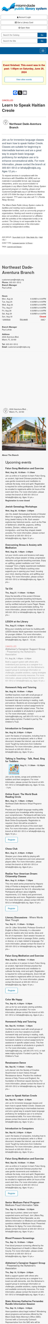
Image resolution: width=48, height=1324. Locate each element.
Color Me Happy (13, 999)
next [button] (43, 319)
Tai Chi (9, 588)
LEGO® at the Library (16, 621)
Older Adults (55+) (32, 237)
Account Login (24, 17)
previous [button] (6, 319)
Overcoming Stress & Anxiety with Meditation (23, 546)
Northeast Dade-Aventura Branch (25, 125)
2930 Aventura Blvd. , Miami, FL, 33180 (18, 410)
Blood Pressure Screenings (19, 1238)
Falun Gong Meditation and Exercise (24, 468)
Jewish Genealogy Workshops (21, 506)
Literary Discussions (24, 919)
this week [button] (24, 319)
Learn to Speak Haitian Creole (21, 1095)
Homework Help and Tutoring (20, 687)
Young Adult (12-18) (18, 237)
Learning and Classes (14, 247)
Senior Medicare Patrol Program (23, 1204)
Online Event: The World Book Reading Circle (21, 795)
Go (42, 35)
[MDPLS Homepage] (24, 7)
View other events (24, 79)
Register (11, 840)
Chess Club (11, 848)
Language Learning (18, 243)
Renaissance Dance (15, 1062)
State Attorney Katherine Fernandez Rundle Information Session (24, 1302)
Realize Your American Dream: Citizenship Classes (21, 875)
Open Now (25, 27)
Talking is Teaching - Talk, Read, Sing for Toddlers (25, 760)
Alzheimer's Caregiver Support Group (25, 651)
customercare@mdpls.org (13, 279)
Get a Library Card (25, 22)
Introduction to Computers (19, 728)
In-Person (29, 243)
